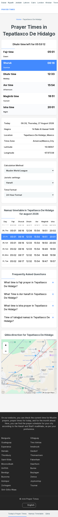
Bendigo (5, 472)
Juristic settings (12, 177)
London (40, 2)
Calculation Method (13, 165)
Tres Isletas (35, 442)
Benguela (5, 438)
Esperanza (6, 446)
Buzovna (5, 477)
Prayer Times (8, 9)
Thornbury (6, 455)
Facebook (19, 399)
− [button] (6, 351)
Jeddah (18, 2)
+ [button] (6, 345)
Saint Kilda (6, 459)
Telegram (32, 399)
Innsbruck (34, 446)
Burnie (33, 468)
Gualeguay (6, 442)
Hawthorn (34, 464)
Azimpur (5, 481)
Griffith (4, 468)
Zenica (33, 477)
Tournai (33, 485)
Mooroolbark (7, 464)
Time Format (10, 189)
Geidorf (33, 451)
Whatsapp (38, 399)
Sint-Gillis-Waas (8, 489)
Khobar (49, 2)
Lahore (26, 2)
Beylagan (34, 472)
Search (55, 9)
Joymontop (35, 481)
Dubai (3, 2)
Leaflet (39, 393)
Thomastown (36, 455)
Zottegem (6, 485)
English (31, 505)
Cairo (33, 2)
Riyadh (11, 2)
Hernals (4, 451)
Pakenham (35, 459)
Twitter (26, 399)
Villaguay (34, 438)
